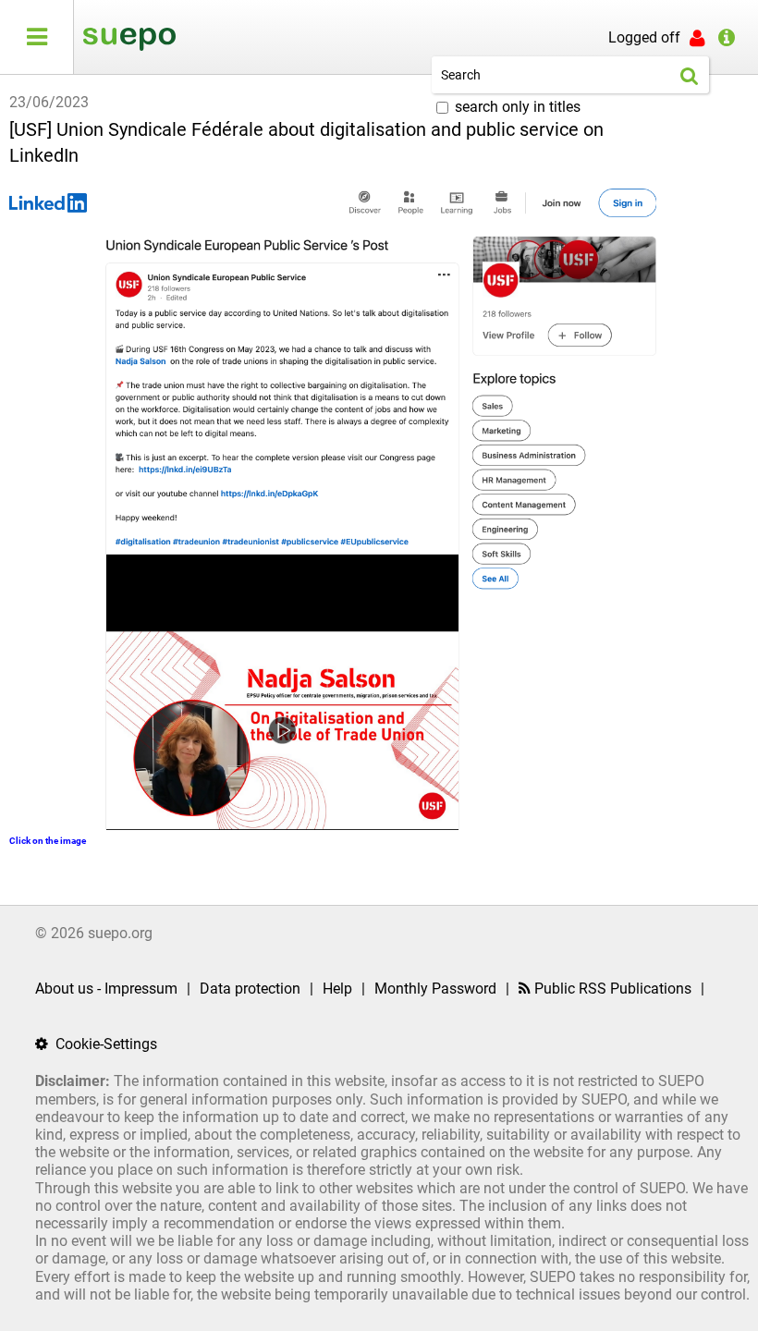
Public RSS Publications (611, 988)
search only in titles (518, 107)
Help (337, 988)
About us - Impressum (106, 988)
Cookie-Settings (104, 1044)
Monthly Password (435, 988)
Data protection (250, 988)
